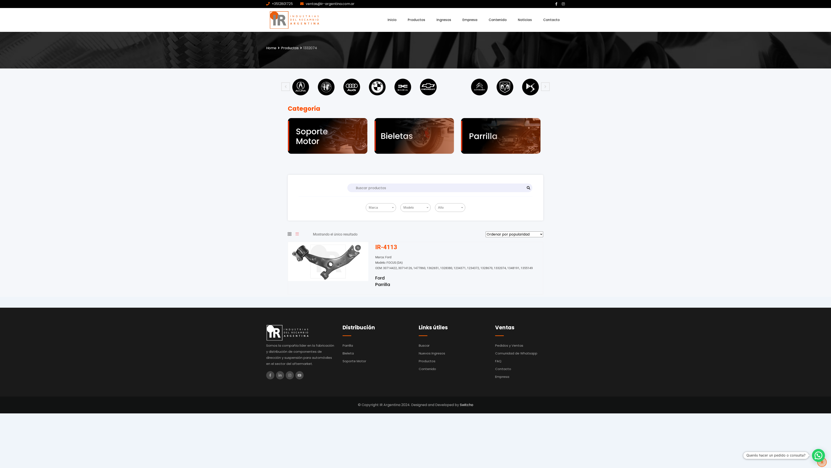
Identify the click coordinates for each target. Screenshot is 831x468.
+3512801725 (282, 3)
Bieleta (348, 353)
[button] (818, 455)
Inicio (392, 20)
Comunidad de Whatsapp (516, 353)
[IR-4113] (328, 261)
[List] (297, 234)
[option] (300, 86)
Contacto (551, 20)
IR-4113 (386, 247)
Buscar (424, 345)
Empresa (469, 20)
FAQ (498, 361)
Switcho (466, 404)
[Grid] (289, 234)
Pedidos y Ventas (509, 345)
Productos (416, 20)
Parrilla (382, 284)
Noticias (525, 20)
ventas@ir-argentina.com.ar (330, 3)
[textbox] (382, 208)
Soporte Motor (354, 361)
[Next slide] (545, 86)
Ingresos (443, 20)
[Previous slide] (285, 86)
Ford (380, 278)
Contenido (498, 20)
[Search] (528, 188)
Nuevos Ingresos (432, 353)
